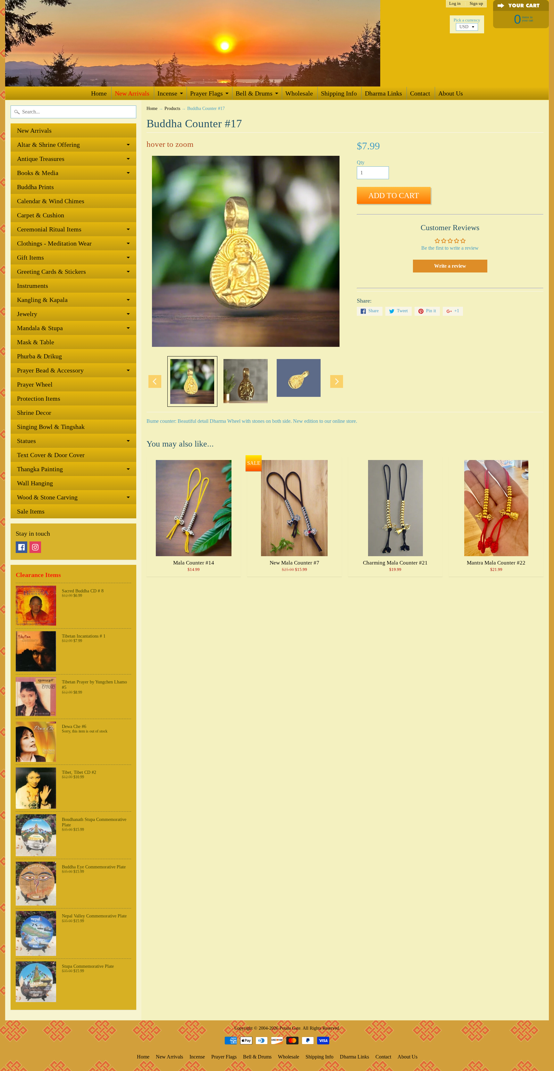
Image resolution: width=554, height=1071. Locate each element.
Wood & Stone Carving (47, 497)
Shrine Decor (34, 412)
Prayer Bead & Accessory (50, 370)
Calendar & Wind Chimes (50, 201)
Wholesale (299, 93)
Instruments (32, 285)
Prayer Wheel (35, 384)
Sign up (476, 4)
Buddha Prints (35, 186)
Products (172, 108)
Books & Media (37, 172)
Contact (420, 93)
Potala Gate (290, 1028)
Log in (455, 4)
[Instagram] (35, 547)
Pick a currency (467, 20)
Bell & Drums (254, 93)
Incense (167, 93)
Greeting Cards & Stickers (51, 271)
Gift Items (30, 257)
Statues (26, 440)
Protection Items (38, 398)
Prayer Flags (206, 93)
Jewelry (27, 313)
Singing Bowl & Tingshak (51, 426)
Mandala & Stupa (40, 327)
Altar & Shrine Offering (48, 144)
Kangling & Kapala (42, 299)
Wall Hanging (35, 483)
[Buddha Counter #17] (192, 381)
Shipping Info (339, 93)
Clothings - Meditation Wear (54, 243)
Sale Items (31, 511)
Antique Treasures (40, 158)
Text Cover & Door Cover (51, 454)
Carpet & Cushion (40, 215)
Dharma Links (383, 93)
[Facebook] (21, 547)
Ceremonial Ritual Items (49, 229)
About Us (450, 93)
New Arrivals (132, 93)
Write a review (450, 266)
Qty (361, 162)
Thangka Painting (40, 469)
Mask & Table (35, 342)
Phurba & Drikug (39, 356)
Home (99, 93)
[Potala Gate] (213, 43)
